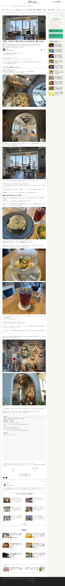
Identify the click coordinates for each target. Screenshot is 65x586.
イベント (12, 9)
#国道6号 (10, 45)
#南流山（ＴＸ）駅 (37, 44)
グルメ (7, 9)
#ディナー (34, 45)
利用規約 (10, 578)
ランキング (58, 9)
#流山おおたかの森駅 (21, 44)
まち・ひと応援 (28, 9)
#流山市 (6, 44)
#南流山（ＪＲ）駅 (5, 45)
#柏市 (3, 44)
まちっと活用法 (26, 578)
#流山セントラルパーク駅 (29, 44)
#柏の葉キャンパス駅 (13, 44)
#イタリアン (39, 45)
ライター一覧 (42, 481)
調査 (49, 9)
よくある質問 (20, 578)
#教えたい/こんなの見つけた (54, 27)
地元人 (34, 9)
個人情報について (33, 578)
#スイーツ (51, 22)
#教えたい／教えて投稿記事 (54, 25)
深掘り (52, 9)
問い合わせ (5, 578)
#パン (54, 22)
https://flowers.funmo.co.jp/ (11, 434)
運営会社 (15, 578)
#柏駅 (9, 44)
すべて (3, 9)
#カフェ (31, 45)
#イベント (51, 24)
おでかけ (45, 9)
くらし (63, 9)
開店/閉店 (39, 9)
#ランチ (28, 45)
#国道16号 (14, 45)
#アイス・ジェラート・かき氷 (21, 45)
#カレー (57, 22)
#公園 (54, 24)
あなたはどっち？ (19, 9)
